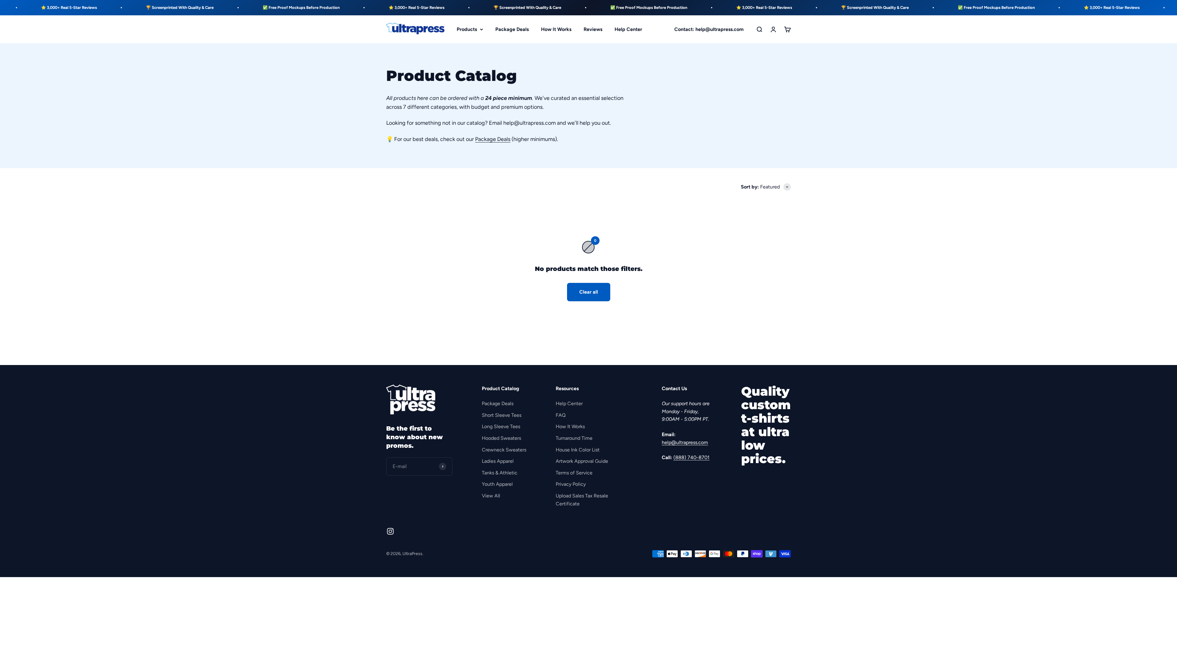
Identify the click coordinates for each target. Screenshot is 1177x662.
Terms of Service (574, 473)
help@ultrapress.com (685, 442)
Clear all (588, 292)
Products (467, 29)
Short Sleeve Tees (501, 415)
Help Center (628, 29)
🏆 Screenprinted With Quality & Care (124, 7)
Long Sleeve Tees (501, 426)
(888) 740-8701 (691, 457)
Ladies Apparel (498, 461)
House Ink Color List (578, 450)
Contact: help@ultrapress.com (709, 29)
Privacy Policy (571, 484)
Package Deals (512, 29)
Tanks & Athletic (499, 473)
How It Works (556, 29)
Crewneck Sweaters (504, 450)
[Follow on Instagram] (390, 531)
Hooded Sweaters (501, 438)
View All (491, 496)
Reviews (593, 29)
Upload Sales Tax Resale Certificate (582, 500)
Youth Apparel (497, 484)
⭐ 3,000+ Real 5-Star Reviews (361, 7)
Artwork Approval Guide (582, 461)
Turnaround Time (574, 438)
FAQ (561, 415)
